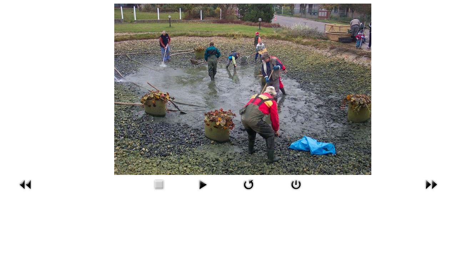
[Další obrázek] (431, 191)
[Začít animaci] (202, 191)
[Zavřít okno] (296, 191)
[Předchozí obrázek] (25, 191)
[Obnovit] (248, 191)
